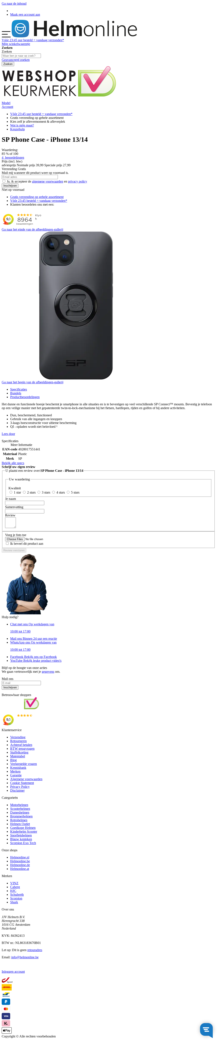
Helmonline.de (20, 865)
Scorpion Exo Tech (23, 843)
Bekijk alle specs (13, 463)
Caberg (15, 887)
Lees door (8, 434)
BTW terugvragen (22, 748)
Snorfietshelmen (21, 835)
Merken (15, 771)
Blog (13, 760)
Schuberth (17, 894)
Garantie (16, 775)
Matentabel (17, 756)
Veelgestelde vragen (23, 764)
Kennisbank (18, 767)
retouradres (34, 950)
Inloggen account (13, 971)
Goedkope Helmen (23, 828)
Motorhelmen (19, 805)
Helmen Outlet (20, 824)
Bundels (15, 393)
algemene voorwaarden (47, 181)
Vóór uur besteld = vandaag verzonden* (33, 40)
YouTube (35, 660)
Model (6, 103)
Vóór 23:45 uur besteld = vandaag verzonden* (41, 114)
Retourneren (18, 741)
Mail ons (33, 638)
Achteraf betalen (21, 745)
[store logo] (74, 36)
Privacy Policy (20, 786)
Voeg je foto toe (15, 535)
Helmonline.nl (19, 857)
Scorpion (16, 898)
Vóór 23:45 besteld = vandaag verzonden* (38, 200)
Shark (14, 902)
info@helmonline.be (25, 957)
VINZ (14, 883)
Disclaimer (17, 790)
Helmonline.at (19, 869)
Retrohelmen (18, 820)
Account (7, 107)
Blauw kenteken (21, 839)
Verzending (17, 737)
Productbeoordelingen (25, 397)
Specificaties (18, 389)
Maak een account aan (25, 14)
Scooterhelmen (20, 808)
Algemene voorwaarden (26, 779)
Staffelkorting (19, 752)
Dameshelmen (19, 812)
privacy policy (77, 181)
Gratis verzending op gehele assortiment (37, 197)
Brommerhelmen (21, 816)
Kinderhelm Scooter (23, 831)
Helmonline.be (20, 861)
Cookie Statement (22, 783)
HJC (13, 891)
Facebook (33, 657)
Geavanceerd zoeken (16, 60)
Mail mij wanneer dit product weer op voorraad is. (35, 173)
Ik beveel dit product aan (26, 543)
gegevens (48, 671)
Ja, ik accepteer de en (47, 181)
